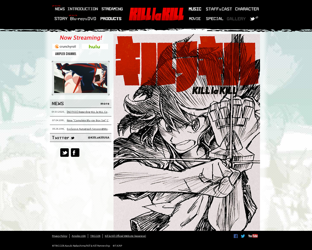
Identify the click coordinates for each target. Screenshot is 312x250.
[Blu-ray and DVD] (83, 18)
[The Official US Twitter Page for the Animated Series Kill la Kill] (254, 18)
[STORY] (61, 18)
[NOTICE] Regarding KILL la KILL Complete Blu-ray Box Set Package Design (88, 111)
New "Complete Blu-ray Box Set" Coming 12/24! (88, 120)
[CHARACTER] (246, 9)
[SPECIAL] (215, 18)
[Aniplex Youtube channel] (253, 236)
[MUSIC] (195, 9)
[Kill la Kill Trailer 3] (80, 78)
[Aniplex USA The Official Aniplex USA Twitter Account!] (63, 137)
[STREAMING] (111, 9)
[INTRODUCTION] (82, 9)
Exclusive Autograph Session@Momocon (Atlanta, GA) (88, 128)
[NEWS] (58, 9)
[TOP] (156, 14)
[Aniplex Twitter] (243, 236)
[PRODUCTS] (110, 18)
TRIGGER (95, 236)
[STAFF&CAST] (218, 9)
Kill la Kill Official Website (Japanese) (125, 236)
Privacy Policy (59, 236)
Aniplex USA (79, 236)
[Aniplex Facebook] (236, 236)
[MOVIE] (195, 18)
